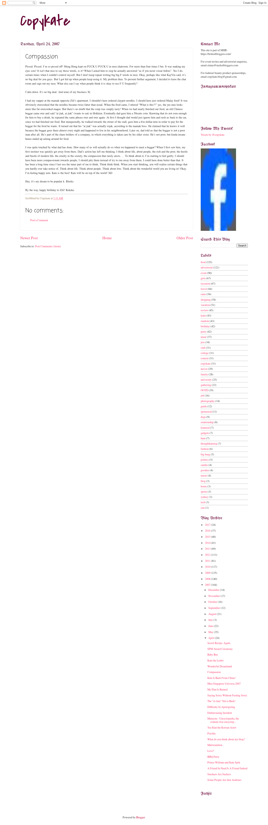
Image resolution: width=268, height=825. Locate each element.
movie (204, 369)
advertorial (207, 267)
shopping (206, 299)
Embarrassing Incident (219, 713)
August (212, 614)
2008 (208, 579)
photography (208, 401)
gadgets (205, 433)
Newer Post (29, 237)
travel (204, 289)
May (211, 632)
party (203, 331)
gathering (206, 385)
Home (107, 237)
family (204, 374)
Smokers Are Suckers (219, 774)
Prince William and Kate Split (223, 762)
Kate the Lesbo (215, 660)
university (206, 379)
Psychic (211, 733)
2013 (208, 548)
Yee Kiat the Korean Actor (221, 727)
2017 (208, 525)
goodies (205, 470)
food (203, 262)
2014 (208, 543)
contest (204, 358)
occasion (205, 283)
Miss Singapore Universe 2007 (224, 683)
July (210, 620)
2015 (208, 536)
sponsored (206, 411)
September (214, 608)
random (205, 321)
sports (204, 491)
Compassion (214, 672)
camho (204, 465)
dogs (203, 417)
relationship (207, 422)
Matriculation (214, 745)
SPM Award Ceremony (220, 649)
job (202, 395)
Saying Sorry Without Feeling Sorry (227, 695)
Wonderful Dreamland (219, 666)
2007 (208, 585)
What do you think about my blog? (226, 739)
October (213, 602)
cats (203, 507)
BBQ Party (213, 757)
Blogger (140, 817)
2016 (208, 530)
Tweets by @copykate (212, 134)
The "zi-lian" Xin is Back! (221, 701)
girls (203, 278)
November (214, 596)
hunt (203, 438)
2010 (208, 566)
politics (205, 459)
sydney (204, 497)
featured (205, 427)
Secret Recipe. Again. (219, 643)
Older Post (185, 237)
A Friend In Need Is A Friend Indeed (227, 768)
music (204, 475)
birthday (205, 326)
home (204, 486)
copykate (206, 363)
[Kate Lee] (218, 230)
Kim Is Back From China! (221, 678)
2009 (208, 573)
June (211, 626)
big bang (205, 454)
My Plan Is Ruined (217, 689)
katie (203, 315)
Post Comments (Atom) (48, 246)
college (205, 353)
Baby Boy (212, 654)
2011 (208, 561)
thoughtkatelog (209, 443)
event (204, 273)
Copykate (45, 20)
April (211, 638)
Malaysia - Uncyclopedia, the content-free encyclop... (223, 720)
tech (203, 502)
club (203, 347)
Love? (210, 751)
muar (203, 337)
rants (203, 294)
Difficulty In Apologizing (221, 707)
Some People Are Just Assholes (224, 780)
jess (203, 342)
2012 (208, 555)
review (204, 310)
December (214, 590)
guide (204, 406)
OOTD (204, 390)
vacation (205, 305)
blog (203, 481)
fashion (205, 449)
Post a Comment (39, 220)
